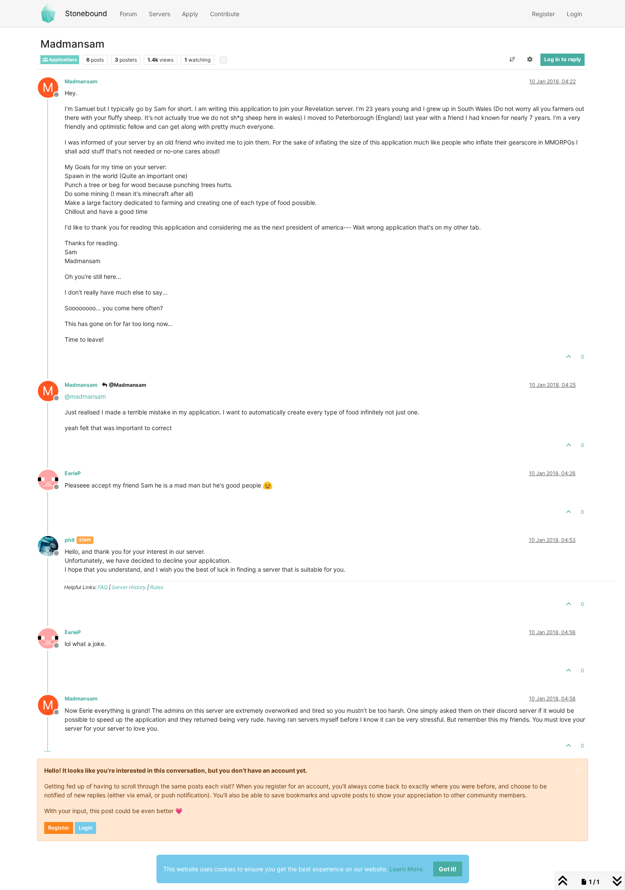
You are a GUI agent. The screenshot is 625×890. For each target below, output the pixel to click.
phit (70, 540)
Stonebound (86, 13)
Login (85, 828)
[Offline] (51, 478)
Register (58, 828)
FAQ (103, 587)
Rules (156, 587)
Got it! (448, 869)
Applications (62, 59)
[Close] (578, 770)
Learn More (406, 869)
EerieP (73, 473)
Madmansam (81, 81)
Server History (129, 587)
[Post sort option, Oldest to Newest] (512, 59)
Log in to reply (562, 59)
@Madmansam (127, 385)
